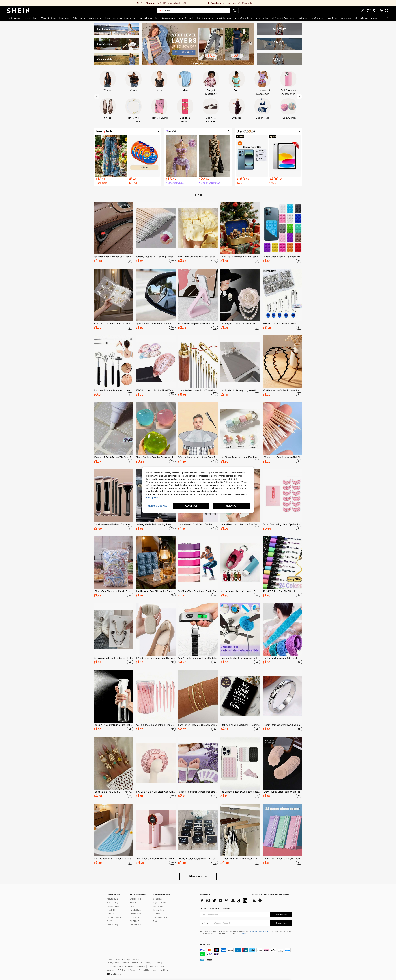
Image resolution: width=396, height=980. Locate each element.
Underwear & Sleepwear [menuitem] (124, 18)
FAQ (155, 921)
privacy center (242, 933)
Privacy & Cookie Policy (260, 931)
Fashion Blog (112, 925)
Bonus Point (158, 906)
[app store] (254, 902)
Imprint (155, 970)
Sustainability (112, 903)
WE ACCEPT (205, 945)
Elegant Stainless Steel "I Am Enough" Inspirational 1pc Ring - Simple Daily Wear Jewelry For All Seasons (282, 725)
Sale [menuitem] (35, 18)
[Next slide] (251, 43)
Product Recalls (159, 910)
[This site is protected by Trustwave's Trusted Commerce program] (202, 960)
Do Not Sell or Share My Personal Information (126, 966)
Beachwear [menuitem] (64, 18)
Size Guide (134, 917)
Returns (133, 903)
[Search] (234, 10)
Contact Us (157, 899)
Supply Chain (112, 910)
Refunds (133, 906)
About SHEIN (112, 899)
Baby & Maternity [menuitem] (204, 18)
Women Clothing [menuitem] (48, 18)
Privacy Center (113, 963)
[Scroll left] (383, 18)
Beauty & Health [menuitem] (185, 18)
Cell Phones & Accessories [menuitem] (282, 18)
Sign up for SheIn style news (215, 909)
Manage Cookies (153, 963)
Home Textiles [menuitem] (261, 18)
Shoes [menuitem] (107, 18)
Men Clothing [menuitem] (94, 18)
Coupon (156, 914)
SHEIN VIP (134, 921)
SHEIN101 (111, 921)
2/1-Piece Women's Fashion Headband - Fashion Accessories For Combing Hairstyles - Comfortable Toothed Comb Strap (282, 390)
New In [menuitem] (27, 18)
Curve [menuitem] (82, 18)
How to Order (135, 910)
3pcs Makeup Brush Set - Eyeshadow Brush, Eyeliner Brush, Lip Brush (198, 524)
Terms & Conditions (156, 966)
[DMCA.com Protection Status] (209, 960)
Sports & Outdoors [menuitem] (243, 18)
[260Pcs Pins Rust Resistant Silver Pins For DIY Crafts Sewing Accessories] (282, 295)
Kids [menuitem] (75, 18)
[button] (381, 10)
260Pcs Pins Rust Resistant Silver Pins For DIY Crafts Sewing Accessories (282, 323)
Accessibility (144, 970)
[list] (224, 900)
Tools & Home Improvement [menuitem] (339, 18)
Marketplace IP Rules (116, 970)
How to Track (135, 914)
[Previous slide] (145, 43)
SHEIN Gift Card (160, 917)
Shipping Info (135, 899)
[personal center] (363, 10)
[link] (99, 3)
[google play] (260, 902)
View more (196, 876)
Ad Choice (165, 970)
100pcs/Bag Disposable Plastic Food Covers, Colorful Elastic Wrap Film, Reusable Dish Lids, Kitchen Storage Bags (113, 591)
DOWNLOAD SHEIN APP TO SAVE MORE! (270, 895)
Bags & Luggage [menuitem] (223, 18)
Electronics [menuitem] (302, 18)
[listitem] (113, 233)
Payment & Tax (159, 903)
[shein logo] (18, 10)
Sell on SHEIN (136, 925)
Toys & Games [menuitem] (316, 18)
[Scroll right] (387, 18)
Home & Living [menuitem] (145, 18)
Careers (110, 914)
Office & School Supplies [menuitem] (366, 18)
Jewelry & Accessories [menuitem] (165, 18)
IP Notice (132, 970)
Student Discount (114, 917)
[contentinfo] (246, 952)
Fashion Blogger (114, 906)
